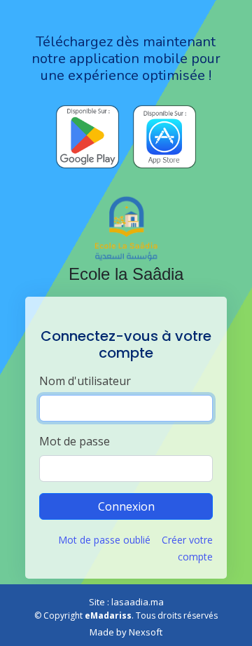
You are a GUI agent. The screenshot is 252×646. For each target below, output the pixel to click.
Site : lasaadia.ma (126, 601)
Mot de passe (74, 441)
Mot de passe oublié (104, 539)
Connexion (126, 506)
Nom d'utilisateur (85, 381)
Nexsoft (145, 632)
